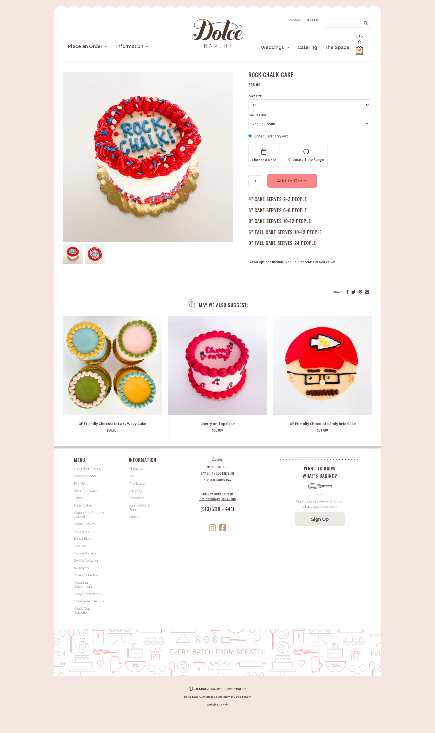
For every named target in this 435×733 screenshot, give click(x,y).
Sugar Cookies (84, 524)
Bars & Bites (82, 539)
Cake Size (255, 96)
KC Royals (81, 568)
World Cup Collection (82, 610)
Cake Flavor (257, 115)
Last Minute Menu (87, 469)
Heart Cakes (83, 505)
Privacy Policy (235, 689)
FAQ (132, 476)
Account (296, 19)
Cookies (80, 546)
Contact (134, 517)
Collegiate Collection (89, 601)
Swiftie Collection (86, 560)
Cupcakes (81, 531)
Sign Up (320, 519)
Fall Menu (81, 483)
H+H (217, 704)
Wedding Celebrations (83, 584)
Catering (307, 47)
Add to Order (292, 180)
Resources (136, 498)
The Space (336, 47)
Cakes (78, 498)
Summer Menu (85, 476)
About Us (136, 469)
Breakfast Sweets (86, 491)
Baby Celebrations (87, 594)
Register (312, 19)
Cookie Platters (85, 553)
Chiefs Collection (86, 575)
